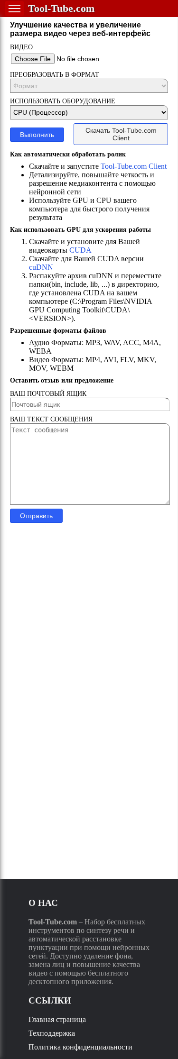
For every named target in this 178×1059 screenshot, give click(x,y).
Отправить (36, 516)
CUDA (80, 250)
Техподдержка (51, 1033)
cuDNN (41, 267)
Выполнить (37, 134)
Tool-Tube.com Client (134, 166)
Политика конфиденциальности (80, 1047)
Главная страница (57, 1019)
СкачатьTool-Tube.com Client (121, 134)
